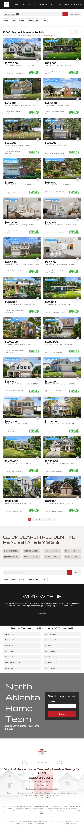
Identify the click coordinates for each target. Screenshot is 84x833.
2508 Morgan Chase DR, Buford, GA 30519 (60, 264)
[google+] (60, 762)
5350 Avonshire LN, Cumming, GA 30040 (59, 503)
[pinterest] (56, 762)
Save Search (75, 14)
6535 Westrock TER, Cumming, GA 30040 (59, 463)
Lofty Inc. (68, 821)
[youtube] (44, 762)
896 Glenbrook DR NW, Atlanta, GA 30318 (59, 424)
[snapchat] (52, 762)
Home (17, 4)
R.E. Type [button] (27, 4)
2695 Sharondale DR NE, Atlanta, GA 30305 (20, 304)
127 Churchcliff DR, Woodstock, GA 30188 (59, 384)
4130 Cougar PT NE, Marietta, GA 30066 (19, 344)
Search (77, 572)
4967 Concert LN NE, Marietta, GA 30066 (19, 65)
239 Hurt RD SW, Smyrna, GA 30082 (57, 304)
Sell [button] (59, 4)
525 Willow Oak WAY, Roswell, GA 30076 (59, 344)
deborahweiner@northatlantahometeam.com (42, 789)
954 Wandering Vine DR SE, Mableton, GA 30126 (22, 105)
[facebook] (23, 762)
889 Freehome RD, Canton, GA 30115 (18, 463)
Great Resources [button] (73, 4)
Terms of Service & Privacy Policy (15, 821)
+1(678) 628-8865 (42, 785)
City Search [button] (40, 4)
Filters (44, 21)
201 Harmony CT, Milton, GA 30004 (57, 105)
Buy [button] (52, 4)
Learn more (50, 35)
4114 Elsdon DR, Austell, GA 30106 (56, 145)
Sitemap (30, 824)
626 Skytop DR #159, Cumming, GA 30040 (20, 225)
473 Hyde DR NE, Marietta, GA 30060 (18, 145)
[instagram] (39, 762)
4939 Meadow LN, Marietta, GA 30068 (18, 185)
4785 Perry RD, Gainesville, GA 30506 (58, 65)
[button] (6, 4)
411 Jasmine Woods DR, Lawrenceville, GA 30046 (22, 264)
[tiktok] (48, 762)
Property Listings (20, 824)
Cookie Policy (33, 821)
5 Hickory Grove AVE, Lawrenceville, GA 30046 (21, 384)
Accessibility (39, 824)
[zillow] (35, 762)
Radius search (10, 14)
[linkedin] (27, 762)
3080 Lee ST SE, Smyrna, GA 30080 (57, 185)
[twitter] (31, 762)
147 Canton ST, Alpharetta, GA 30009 (18, 503)
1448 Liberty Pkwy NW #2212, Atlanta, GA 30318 (61, 225)
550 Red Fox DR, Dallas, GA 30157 (16, 424)
